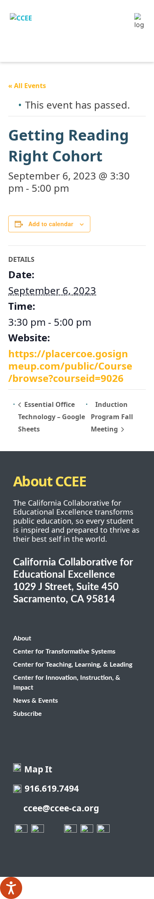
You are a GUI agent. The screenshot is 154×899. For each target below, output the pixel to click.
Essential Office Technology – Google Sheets (51, 417)
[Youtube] (70, 830)
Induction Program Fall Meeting (112, 417)
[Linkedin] (103, 830)
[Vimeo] (87, 830)
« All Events (27, 85)
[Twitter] (37, 830)
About (22, 638)
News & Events (35, 700)
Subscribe (27, 714)
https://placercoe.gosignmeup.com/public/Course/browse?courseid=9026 (70, 366)
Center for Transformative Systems (64, 651)
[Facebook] (21, 830)
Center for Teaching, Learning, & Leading (72, 664)
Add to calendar (50, 224)
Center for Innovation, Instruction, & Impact (66, 682)
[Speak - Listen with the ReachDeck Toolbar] (11, 888)
